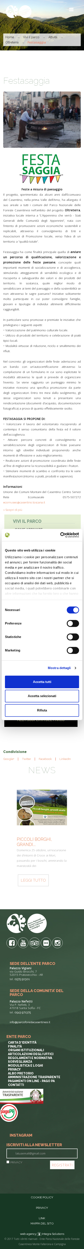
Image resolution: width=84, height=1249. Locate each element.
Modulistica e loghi (25, 1065)
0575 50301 (22, 979)
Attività (53, 37)
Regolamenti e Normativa (30, 1058)
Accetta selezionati (42, 696)
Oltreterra (12, 42)
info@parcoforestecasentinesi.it (30, 1022)
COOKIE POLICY (42, 1197)
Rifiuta (42, 710)
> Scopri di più (12, 509)
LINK (42, 1218)
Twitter (26, 759)
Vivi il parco (31, 37)
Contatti (16, 1085)
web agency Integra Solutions (42, 1234)
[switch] (73, 623)
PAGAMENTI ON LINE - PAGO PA (31, 1081)
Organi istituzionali (26, 1050)
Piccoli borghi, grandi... (34, 842)
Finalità (15, 1046)
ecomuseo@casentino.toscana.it (24, 502)
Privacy (14, 1069)
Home (9, 37)
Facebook (45, 759)
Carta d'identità (22, 1042)
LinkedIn (65, 759)
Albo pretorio (21, 1073)
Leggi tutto (33, 880)
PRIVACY (16, 1162)
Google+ (8, 759)
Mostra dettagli (59, 668)
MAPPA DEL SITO (42, 1223)
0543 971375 (22, 1012)
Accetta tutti (42, 682)
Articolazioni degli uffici (30, 1054)
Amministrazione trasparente (34, 1077)
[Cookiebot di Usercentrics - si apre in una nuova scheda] (60, 535)
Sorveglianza (20, 1061)
